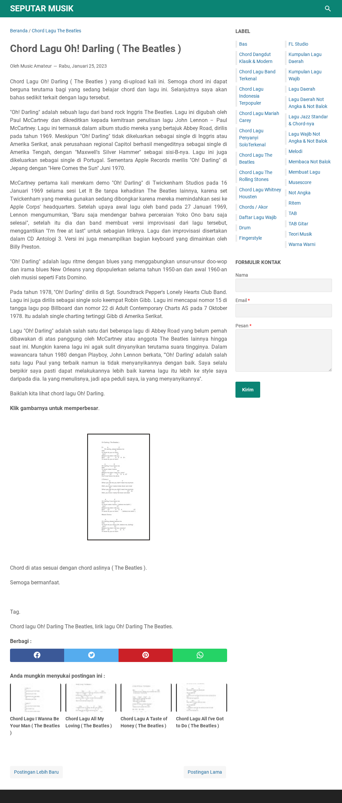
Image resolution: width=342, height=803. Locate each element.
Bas (243, 44)
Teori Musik (300, 234)
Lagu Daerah (302, 89)
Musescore (300, 182)
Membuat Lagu (304, 172)
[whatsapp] (200, 655)
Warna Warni (302, 244)
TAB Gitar (298, 223)
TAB (293, 213)
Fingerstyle (250, 238)
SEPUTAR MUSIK (41, 8)
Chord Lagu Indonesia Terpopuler (251, 96)
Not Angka (300, 192)
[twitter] (91, 655)
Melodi (295, 151)
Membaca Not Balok (310, 161)
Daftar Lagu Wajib (258, 217)
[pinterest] (146, 655)
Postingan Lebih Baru (36, 772)
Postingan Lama (205, 772)
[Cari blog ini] (328, 9)
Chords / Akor (253, 207)
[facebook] (37, 655)
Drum (244, 227)
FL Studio (298, 44)
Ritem (295, 203)
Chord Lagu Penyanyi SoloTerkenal (252, 137)
